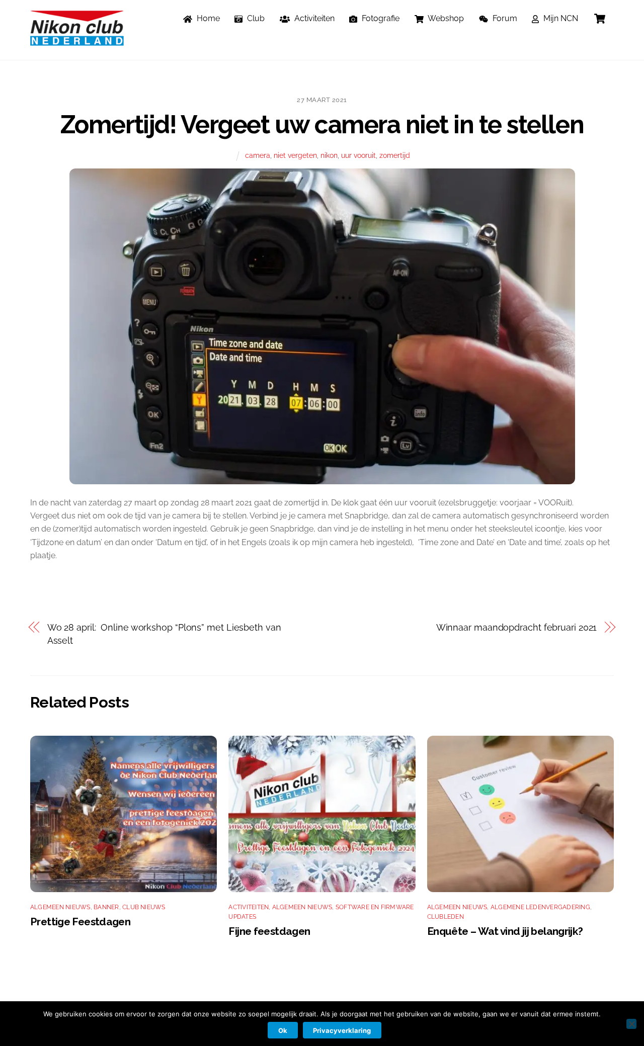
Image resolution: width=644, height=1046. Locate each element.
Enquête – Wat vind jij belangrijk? (505, 931)
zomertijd (394, 155)
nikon (329, 155)
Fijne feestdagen (269, 931)
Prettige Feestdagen (80, 921)
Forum (504, 18)
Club (255, 18)
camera (257, 155)
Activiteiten (313, 18)
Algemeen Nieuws (60, 907)
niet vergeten (295, 155)
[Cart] (600, 19)
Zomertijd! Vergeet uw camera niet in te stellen (322, 124)
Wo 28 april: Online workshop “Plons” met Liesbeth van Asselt (164, 634)
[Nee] (631, 1024)
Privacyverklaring (342, 1030)
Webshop (445, 18)
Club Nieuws (144, 907)
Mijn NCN (559, 18)
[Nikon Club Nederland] (77, 41)
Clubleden (445, 916)
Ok (282, 1030)
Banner (106, 907)
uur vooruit (358, 155)
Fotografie (379, 18)
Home (207, 18)
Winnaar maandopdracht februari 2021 (516, 627)
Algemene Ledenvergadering (540, 907)
